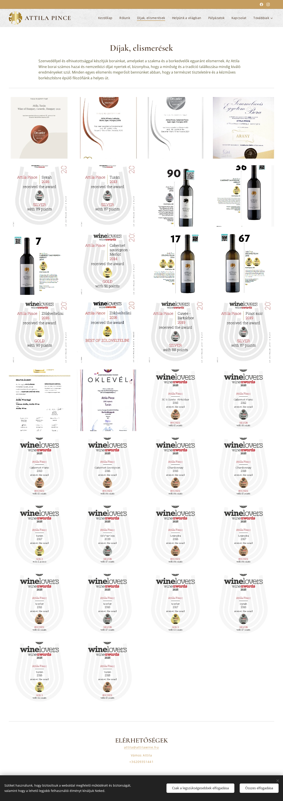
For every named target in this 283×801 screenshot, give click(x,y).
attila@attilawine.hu (141, 747)
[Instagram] (268, 4)
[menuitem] (106, 17)
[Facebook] (261, 4)
